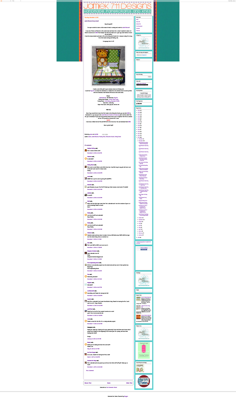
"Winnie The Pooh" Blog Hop (145, 306)
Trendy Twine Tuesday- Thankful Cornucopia (143, 203)
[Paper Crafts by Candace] (144, 387)
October (140, 217)
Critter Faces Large (113, 99)
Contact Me (138, 24)
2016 (139, 129)
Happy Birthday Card (143, 200)
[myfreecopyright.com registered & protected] (143, 243)
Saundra (89, 299)
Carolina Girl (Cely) (91, 360)
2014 (139, 133)
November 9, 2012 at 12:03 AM (94, 219)
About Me (138, 21)
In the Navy (108, 101)
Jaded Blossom (125, 27)
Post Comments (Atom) (111, 387)
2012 (139, 137)
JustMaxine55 (90, 291)
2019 (139, 123)
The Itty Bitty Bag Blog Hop (143, 166)
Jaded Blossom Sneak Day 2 (143, 149)
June (140, 225)
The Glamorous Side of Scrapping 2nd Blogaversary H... (143, 211)
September (141, 219)
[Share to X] (105, 134)
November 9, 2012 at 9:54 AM (94, 279)
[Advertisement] (108, 377)
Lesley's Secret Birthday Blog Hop (143, 172)
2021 (139, 120)
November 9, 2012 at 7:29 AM (94, 259)
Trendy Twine (118, 136)
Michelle (89, 185)
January (140, 235)
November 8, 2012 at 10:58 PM (94, 209)
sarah (88, 176)
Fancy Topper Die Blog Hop (143, 195)
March (140, 231)
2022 (139, 118)
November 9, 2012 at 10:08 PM (94, 295)
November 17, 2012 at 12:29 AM (94, 323)
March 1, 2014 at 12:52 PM (93, 357)
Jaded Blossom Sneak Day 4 (143, 181)
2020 (139, 122)
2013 (139, 135)
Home (108, 383)
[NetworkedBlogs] (144, 248)
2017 (139, 127)
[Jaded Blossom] (144, 48)
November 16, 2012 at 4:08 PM (94, 315)
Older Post (129, 383)
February (141, 233)
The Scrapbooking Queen (93, 262)
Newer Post (88, 383)
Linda (88, 319)
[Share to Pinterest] (107, 134)
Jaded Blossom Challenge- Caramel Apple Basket (144, 214)
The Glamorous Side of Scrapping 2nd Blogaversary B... (143, 207)
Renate (89, 342)
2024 (139, 114)
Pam (88, 274)
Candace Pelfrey (91, 148)
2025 (139, 112)
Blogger (126, 396)
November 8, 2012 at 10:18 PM (94, 161)
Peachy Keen (102, 136)
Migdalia (89, 282)
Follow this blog (144, 249)
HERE (96, 32)
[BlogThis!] (103, 134)
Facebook (138, 28)
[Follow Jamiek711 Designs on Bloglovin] (141, 55)
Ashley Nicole (90, 165)
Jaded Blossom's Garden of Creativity (110, 115)
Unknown (89, 156)
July (140, 223)
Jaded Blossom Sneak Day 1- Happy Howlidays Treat (143, 191)
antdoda (89, 193)
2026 (139, 110)
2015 (139, 131)
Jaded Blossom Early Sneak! (143, 198)
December (141, 139)
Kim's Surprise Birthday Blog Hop (143, 163)
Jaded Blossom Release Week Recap (143, 178)
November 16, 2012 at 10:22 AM (94, 305)
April (140, 229)
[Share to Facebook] (106, 134)
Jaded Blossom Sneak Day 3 (143, 146)
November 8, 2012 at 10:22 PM (94, 181)
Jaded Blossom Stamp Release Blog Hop (143, 175)
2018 (139, 125)
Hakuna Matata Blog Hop (146, 315)
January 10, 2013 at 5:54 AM (94, 339)
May (140, 227)
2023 (139, 116)
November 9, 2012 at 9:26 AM (94, 271)
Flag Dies (92, 91)
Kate (88, 243)
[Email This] (102, 134)
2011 (139, 237)
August (140, 221)
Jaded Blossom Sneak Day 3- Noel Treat (143, 184)
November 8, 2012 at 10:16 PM (94, 153)
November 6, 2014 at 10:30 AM (94, 367)
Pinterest (138, 30)
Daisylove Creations (92, 251)
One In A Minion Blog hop (146, 297)
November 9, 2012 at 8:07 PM (94, 287)
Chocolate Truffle (115, 101)
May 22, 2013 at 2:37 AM (93, 349)
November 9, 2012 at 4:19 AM (94, 239)
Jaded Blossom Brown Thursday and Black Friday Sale (143, 159)
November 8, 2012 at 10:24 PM (94, 189)
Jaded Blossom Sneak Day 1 (143, 152)
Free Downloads (139, 26)
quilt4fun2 (90, 309)
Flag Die (116, 97)
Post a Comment (90, 370)
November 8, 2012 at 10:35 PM (94, 197)
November (141, 140)
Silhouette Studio (110, 136)
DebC (88, 201)
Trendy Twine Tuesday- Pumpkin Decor (143, 155)
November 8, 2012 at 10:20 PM (94, 173)
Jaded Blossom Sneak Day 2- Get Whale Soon (143, 187)
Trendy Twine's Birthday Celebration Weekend (143, 169)
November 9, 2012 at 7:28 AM (94, 247)
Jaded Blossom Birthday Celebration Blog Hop (143, 143)
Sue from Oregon (91, 352)
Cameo (89, 136)
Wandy (89, 213)
